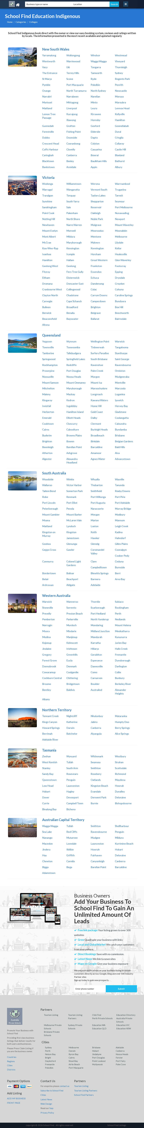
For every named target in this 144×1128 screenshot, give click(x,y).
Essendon (96, 271)
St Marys (47, 78)
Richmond (120, 773)
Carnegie (47, 301)
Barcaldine (97, 447)
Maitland (47, 108)
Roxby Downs (122, 491)
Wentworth (48, 61)
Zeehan (46, 756)
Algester (47, 458)
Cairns (45, 429)
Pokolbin (95, 84)
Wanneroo (72, 601)
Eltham (46, 277)
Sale (68, 207)
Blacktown (48, 161)
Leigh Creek (121, 526)
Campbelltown (99, 567)
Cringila (119, 137)
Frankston (96, 266)
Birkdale (95, 441)
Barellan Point (74, 447)
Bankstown (48, 167)
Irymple (70, 254)
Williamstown (73, 183)
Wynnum (71, 341)
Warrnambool (122, 183)
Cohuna (119, 289)
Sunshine (47, 201)
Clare (94, 561)
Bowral (95, 155)
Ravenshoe (97, 365)
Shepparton (97, 201)
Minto (94, 102)
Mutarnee (72, 837)
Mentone (96, 236)
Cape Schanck (74, 301)
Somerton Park (74, 491)
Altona (46, 324)
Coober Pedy (122, 555)
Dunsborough (122, 660)
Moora (46, 631)
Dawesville (97, 666)
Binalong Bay (49, 809)
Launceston (72, 785)
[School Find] (26, 5)
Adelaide (95, 584)
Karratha (96, 642)
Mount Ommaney (76, 382)
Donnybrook (49, 666)
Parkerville (72, 619)
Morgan (95, 514)
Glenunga (71, 543)
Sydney (119, 72)
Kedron (70, 400)
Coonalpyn (121, 549)
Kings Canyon (49, 721)
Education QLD (99, 1028)
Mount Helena (123, 625)
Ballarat (95, 318)
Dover (45, 797)
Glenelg (95, 543)
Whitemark (97, 756)
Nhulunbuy (97, 716)
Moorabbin (121, 230)
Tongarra (96, 67)
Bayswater (72, 318)
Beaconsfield (49, 318)
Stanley (46, 768)
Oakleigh (96, 213)
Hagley (70, 791)
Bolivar (70, 573)
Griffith (70, 855)
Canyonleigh (97, 861)
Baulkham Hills (99, 161)
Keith (94, 532)
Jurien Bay (120, 642)
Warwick (120, 341)
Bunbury (119, 678)
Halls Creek (121, 648)
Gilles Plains (121, 543)
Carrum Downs (99, 295)
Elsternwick (72, 277)
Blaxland (119, 155)
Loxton (94, 526)
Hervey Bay (121, 405)
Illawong (71, 120)
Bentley (46, 689)
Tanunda (119, 485)
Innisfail (46, 405)
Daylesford (50, 1061)
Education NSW (123, 1028)
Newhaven (48, 224)
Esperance (97, 660)
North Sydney (98, 90)
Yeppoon (47, 341)
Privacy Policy (47, 1112)
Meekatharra (122, 631)
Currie (45, 803)
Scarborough (98, 607)
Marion (95, 520)
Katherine (71, 721)
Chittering (72, 678)
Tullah (69, 762)
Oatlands (96, 779)
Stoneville (47, 607)
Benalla (70, 312)
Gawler (70, 549)
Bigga (45, 867)
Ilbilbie (70, 849)
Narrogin (47, 625)
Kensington (72, 248)
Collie (118, 672)
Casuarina (96, 149)
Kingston (71, 532)
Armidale (71, 167)
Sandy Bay (47, 773)
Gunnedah (48, 125)
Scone (69, 78)
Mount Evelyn (50, 230)
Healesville (121, 254)
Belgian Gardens (124, 441)
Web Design (46, 1104)
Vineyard (120, 61)
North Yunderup (100, 619)
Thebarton (97, 485)
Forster (119, 1057)
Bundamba (121, 429)
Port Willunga (98, 496)
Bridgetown (73, 683)
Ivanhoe (46, 254)
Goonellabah (122, 125)
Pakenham (72, 213)
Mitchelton (48, 388)
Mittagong (72, 102)
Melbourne (121, 236)
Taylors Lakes (98, 195)
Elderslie (95, 131)
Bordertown (49, 573)
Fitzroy (46, 271)
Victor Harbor (74, 485)
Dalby (94, 417)
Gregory (46, 654)
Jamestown (72, 538)
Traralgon (47, 195)
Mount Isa (96, 382)
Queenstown (49, 779)
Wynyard (71, 756)
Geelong (71, 266)
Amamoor (96, 453)
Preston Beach (74, 613)
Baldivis (70, 689)
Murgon (95, 376)
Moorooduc (97, 230)
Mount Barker (74, 514)
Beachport (72, 579)
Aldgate (70, 584)
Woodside (47, 479)
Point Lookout (99, 1061)
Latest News (46, 1099)
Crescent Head (50, 143)
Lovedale (71, 843)
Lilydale (119, 242)
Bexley (70, 161)
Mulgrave (96, 224)
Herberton (48, 411)
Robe (45, 496)
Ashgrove (71, 453)
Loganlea (120, 394)
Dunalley (120, 791)
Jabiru (94, 721)
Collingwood (73, 289)
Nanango (47, 837)
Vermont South (99, 189)
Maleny (46, 394)
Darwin (70, 727)
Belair (45, 579)
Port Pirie (120, 496)
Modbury (120, 514)
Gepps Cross (49, 549)
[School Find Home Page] (14, 1017)
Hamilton (120, 120)
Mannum (120, 520)
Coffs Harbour (50, 149)
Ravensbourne (123, 365)
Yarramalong (49, 55)
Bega (69, 867)
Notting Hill (48, 219)
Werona (95, 183)
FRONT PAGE (13, 1103)
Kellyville (120, 114)
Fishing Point (73, 131)
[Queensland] (22, 343)
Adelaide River (50, 739)
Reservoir (96, 207)
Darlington (121, 666)
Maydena (120, 779)
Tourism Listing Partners (85, 1090)
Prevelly (46, 613)
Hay (44, 855)
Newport (120, 219)
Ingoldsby (71, 405)
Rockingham (122, 607)
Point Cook (48, 213)
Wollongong (73, 55)
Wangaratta (73, 189)
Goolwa (46, 543)
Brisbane (120, 435)
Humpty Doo (122, 721)
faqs (51, 1108)
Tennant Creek (50, 716)
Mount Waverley (124, 224)
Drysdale (120, 277)
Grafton (70, 125)
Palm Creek (97, 370)
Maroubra (120, 102)
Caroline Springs (124, 295)
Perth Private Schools (102, 1018)
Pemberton (48, 619)
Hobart (46, 791)
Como (94, 672)
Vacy (45, 67)
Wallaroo (47, 485)
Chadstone (72, 295)
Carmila (70, 861)
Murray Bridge (123, 508)
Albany (46, 699)
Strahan (119, 762)
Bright (48, 1057)
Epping (119, 271)
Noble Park (97, 219)
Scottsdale (121, 768)
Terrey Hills (72, 72)
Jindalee (46, 648)
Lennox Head (122, 108)
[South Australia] (22, 480)
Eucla (69, 660)
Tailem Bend (49, 491)
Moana (46, 520)
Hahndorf (120, 538)
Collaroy (119, 143)
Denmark (71, 666)
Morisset (47, 102)
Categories (21, 22)
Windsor (95, 55)
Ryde (93, 78)
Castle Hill (120, 149)
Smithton (96, 768)
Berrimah (47, 733)
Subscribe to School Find (51, 1090)
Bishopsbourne (123, 803)
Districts (11, 1069)
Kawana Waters (99, 400)
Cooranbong (73, 143)
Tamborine (48, 353)
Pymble (46, 84)
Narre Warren (74, 224)
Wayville (119, 479)
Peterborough (50, 508)
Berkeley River (123, 683)
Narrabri (47, 96)
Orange (46, 90)
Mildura (70, 236)
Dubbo (46, 137)
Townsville (48, 347)
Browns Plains (74, 435)
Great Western (99, 260)
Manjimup (71, 637)
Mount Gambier (51, 514)
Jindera (46, 849)
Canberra (71, 155)
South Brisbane (99, 359)
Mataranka (121, 716)
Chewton (47, 861)
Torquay (71, 195)
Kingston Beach (99, 785)
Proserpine (48, 370)
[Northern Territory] (22, 717)
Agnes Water (98, 458)
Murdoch (71, 625)
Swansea (95, 762)
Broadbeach (97, 435)
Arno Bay (120, 579)
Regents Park (122, 78)
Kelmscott (72, 642)
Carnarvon (96, 678)
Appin (94, 167)
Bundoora (120, 301)
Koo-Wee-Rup (50, 248)
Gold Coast (97, 411)
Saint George (122, 359)
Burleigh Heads (99, 429)
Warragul (47, 189)
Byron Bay (73, 1054)
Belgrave (96, 312)
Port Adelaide (122, 502)
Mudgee (95, 837)
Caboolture (72, 429)
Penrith (119, 84)
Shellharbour (122, 826)
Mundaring (97, 625)
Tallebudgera (73, 353)
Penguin (71, 779)
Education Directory (125, 1015)
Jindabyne (96, 1054)
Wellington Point (100, 341)
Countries (11, 1057)
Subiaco (119, 601)
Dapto (94, 137)
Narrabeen (72, 96)
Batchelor (71, 733)
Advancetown (122, 458)
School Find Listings (116, 1125)
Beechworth (122, 312)
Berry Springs (122, 727)
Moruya (119, 96)
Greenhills (72, 654)
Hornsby (95, 120)
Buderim (47, 435)
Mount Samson (50, 382)
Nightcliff (71, 716)
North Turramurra (76, 90)
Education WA (98, 1025)
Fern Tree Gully (74, 271)
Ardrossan (48, 584)
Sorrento (71, 607)
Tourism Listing (51, 1015)
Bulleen (46, 307)
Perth (118, 613)
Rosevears (72, 773)
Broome (46, 683)
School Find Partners (84, 1095)
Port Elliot (71, 502)
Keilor (118, 248)
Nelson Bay (50, 1054)
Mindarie (71, 631)
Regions (11, 1061)
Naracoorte (97, 508)
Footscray (120, 266)
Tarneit (119, 195)
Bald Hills (120, 447)
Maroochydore (99, 388)
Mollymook (97, 1064)
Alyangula (96, 733)
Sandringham (49, 207)
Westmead (121, 55)
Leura (94, 108)
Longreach (97, 394)
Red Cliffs (71, 831)
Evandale (96, 791)
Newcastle (121, 90)
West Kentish (49, 762)
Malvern (95, 242)
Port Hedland (98, 613)
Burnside (120, 567)
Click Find (96, 1015)
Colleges (33, 22)
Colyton (95, 143)
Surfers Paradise (100, 353)
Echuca (95, 277)
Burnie (94, 803)
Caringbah (48, 155)
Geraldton (96, 654)
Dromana (47, 283)
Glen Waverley (123, 260)
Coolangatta (122, 417)
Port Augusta (98, 502)
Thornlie (95, 601)
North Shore (73, 219)
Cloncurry (71, 423)
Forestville (48, 131)
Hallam (70, 260)
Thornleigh (121, 67)
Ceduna (119, 561)
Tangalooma (121, 347)
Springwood (48, 359)
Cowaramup (49, 672)
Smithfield (96, 491)
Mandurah (96, 637)
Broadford (72, 307)
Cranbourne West (52, 289)
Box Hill (119, 307)
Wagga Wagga (99, 61)
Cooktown (48, 423)
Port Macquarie (75, 84)
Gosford (95, 125)
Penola (70, 508)
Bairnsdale (121, 318)
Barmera (95, 579)
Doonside (71, 137)
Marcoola (120, 388)
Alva (117, 453)
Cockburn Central (52, 678)
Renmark (71, 496)
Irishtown (71, 648)
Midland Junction (100, 631)
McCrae (46, 242)
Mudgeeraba (122, 376)
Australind (96, 689)
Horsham (96, 254)
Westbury (120, 756)
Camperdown (98, 301)
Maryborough (74, 242)
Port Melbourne (124, 207)
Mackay (70, 394)
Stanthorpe (121, 353)
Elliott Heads (73, 417)
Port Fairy (120, 1061)
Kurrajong (71, 114)
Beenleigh (47, 447)
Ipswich (119, 400)
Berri (118, 573)
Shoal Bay (73, 1061)
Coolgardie (72, 672)
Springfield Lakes (75, 359)
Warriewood (73, 61)
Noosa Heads (73, 376)
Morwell (71, 230)
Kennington (97, 248)
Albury (118, 167)
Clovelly (70, 149)
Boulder (95, 683)
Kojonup (46, 642)
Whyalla (95, 479)
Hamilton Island (75, 411)
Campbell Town (74, 803)
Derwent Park (98, 797)
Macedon (47, 843)
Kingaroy (47, 400)
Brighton (96, 307)
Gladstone (120, 411)
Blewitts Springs (100, 573)
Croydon (119, 283)
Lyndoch (71, 526)
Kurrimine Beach (124, 843)
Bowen (70, 441)
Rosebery (96, 773)
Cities (10, 1065)
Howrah (119, 785)
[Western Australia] (22, 603)
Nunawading (122, 213)
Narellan (95, 96)
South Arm (72, 768)
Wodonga (47, 183)
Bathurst (120, 161)
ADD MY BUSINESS (16, 1098)
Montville (120, 382)
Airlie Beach (74, 1064)
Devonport (72, 797)
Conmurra (47, 561)
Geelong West (50, 266)
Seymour (120, 201)
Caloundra (120, 423)
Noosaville (48, 376)
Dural (118, 131)
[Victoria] (22, 185)
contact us (64, 1086)
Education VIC (123, 1025)
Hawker (95, 538)
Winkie (70, 479)
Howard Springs (51, 727)
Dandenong (97, 283)
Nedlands (120, 619)
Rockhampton (50, 365)
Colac (94, 289)
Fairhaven (96, 855)
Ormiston (120, 370)
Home (10, 22)
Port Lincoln (49, 502)
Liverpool (71, 108)
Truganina (120, 189)
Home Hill (96, 405)
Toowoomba (73, 347)
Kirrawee (96, 114)
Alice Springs (122, 733)
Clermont (96, 423)
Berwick (46, 312)
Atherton (47, 453)
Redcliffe (71, 365)
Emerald (46, 417)
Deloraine (120, 797)
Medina (46, 637)
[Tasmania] (22, 758)
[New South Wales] (22, 57)
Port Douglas (73, 370)
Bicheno (71, 809)
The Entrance (49, 72)
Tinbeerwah (97, 347)
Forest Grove (49, 660)
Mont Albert (49, 236)
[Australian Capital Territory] (22, 827)
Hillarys (95, 648)
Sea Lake (47, 831)
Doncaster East (75, 283)
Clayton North (50, 295)
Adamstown (48, 872)
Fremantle (120, 654)
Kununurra (121, 637)
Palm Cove (121, 1064)
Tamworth (96, 72)
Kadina (118, 532)
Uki (68, 67)
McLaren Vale (74, 520)
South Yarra (72, 201)
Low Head (47, 785)
